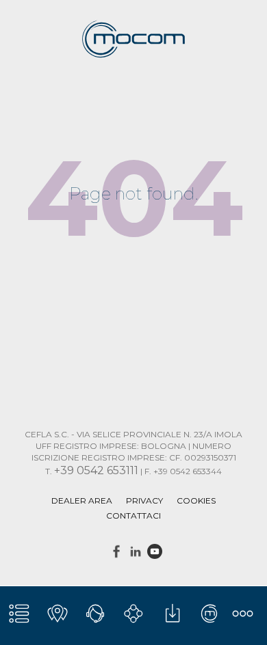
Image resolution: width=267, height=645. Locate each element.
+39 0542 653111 (96, 470)
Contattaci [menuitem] (133, 515)
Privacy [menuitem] (144, 500)
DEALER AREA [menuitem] (81, 500)
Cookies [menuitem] (196, 500)
